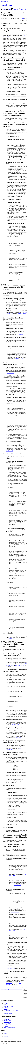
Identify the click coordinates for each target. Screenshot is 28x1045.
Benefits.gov (7, 1019)
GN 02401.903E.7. (20, 665)
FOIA (5, 1004)
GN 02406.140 (11, 968)
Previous (22, 18)
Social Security (8, 5)
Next (26, 18)
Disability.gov (7, 1020)
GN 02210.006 (10, 373)
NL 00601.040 (9, 451)
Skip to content (4, 1)
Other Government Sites (10, 1027)
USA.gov (6, 1026)
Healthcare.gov (7, 1022)
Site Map (6, 1011)
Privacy (5, 1009)
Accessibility (7, 1003)
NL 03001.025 (19, 358)
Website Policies (8, 1013)
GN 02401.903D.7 (22, 313)
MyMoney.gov (7, 1023)
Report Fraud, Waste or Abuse (11, 1010)
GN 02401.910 (15, 912)
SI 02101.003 (15, 725)
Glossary (6, 1007)
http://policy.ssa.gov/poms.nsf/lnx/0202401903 (11, 989)
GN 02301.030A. (21, 334)
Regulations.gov (8, 1024)
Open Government (8, 1006)
